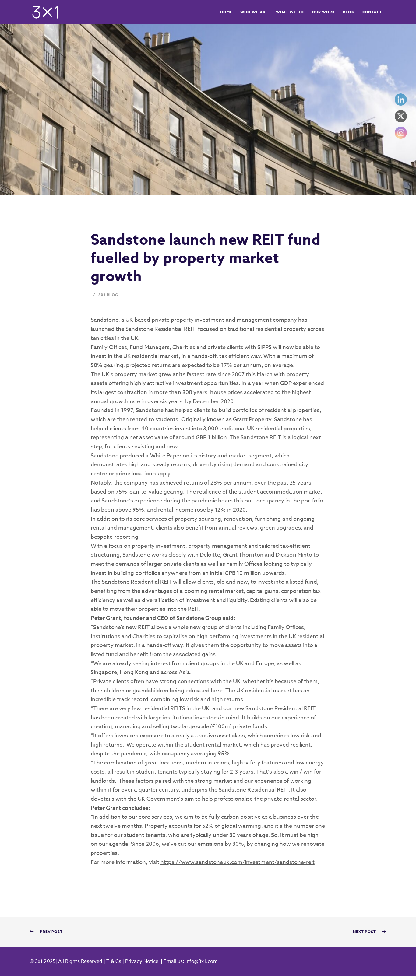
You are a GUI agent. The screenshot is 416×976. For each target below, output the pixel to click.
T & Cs (113, 961)
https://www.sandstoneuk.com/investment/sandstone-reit (237, 862)
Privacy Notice (141, 961)
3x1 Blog (108, 294)
